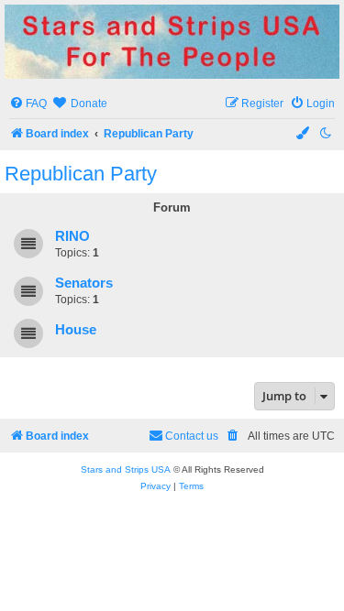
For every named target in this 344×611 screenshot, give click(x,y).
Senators (84, 283)
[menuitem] (28, 104)
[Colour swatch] (303, 134)
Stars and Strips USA (126, 469)
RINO (72, 236)
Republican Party (81, 173)
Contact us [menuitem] (191, 436)
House (75, 329)
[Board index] (172, 42)
